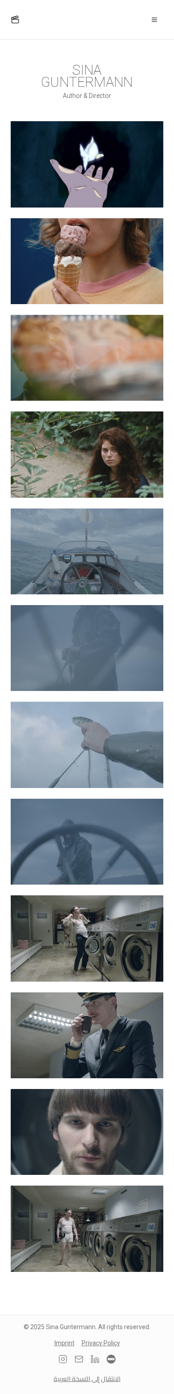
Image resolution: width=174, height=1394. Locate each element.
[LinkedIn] (95, 1359)
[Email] (79, 1359)
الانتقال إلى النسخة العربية (87, 1378)
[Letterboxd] (111, 1359)
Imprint (64, 1343)
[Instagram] (62, 1359)
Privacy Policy (101, 1343)
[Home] (15, 19)
